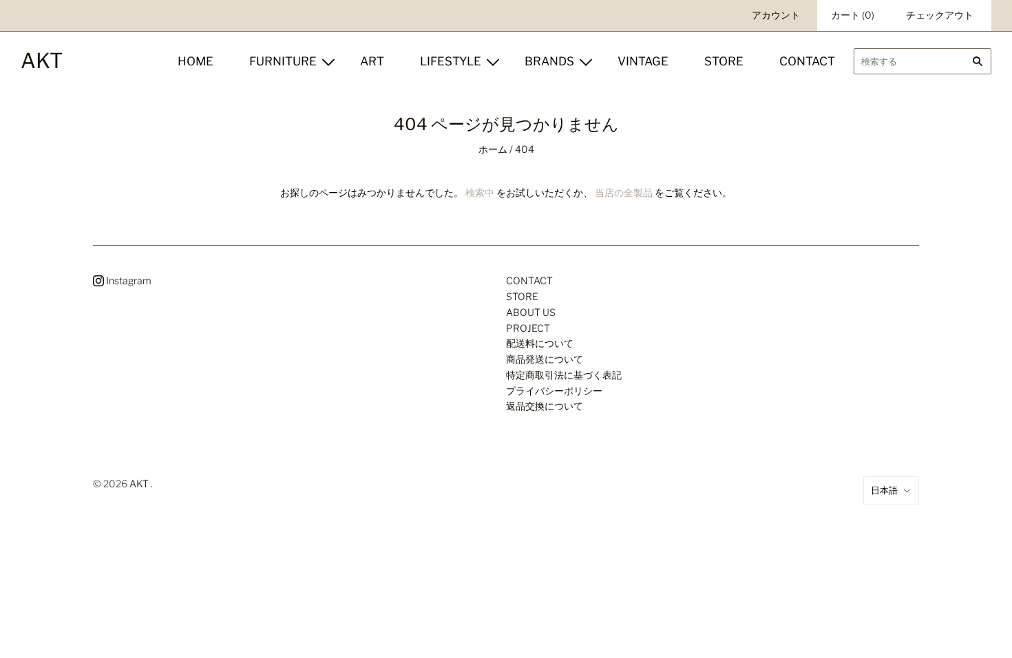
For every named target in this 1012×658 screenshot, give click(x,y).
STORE (724, 61)
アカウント (776, 15)
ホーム (492, 149)
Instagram (127, 280)
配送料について (539, 343)
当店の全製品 (624, 192)
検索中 (479, 192)
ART (372, 61)
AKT (139, 483)
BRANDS (549, 61)
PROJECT (528, 328)
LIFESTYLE (450, 61)
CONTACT (807, 61)
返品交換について (544, 406)
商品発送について (544, 359)
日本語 (884, 490)
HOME (195, 61)
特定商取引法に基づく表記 (564, 375)
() (852, 15)
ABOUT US (531, 312)
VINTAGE (643, 61)
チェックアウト (939, 15)
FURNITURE (283, 61)
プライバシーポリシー (554, 390)
